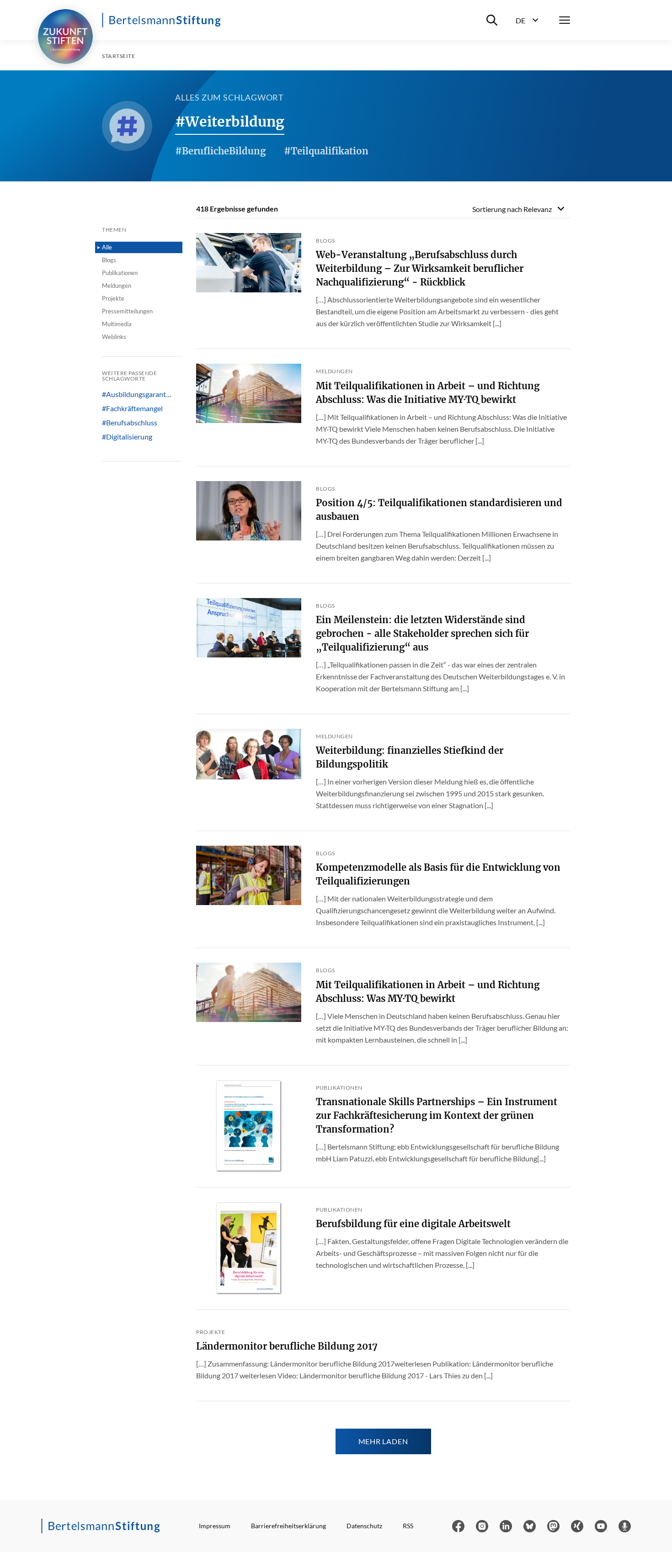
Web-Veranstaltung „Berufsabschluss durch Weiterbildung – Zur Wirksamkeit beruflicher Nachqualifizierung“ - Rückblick (419, 268)
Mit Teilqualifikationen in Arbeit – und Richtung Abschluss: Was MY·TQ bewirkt (427, 991)
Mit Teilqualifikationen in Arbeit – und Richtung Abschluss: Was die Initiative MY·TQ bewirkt (427, 392)
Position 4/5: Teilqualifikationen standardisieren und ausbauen (439, 509)
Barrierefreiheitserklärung (288, 1526)
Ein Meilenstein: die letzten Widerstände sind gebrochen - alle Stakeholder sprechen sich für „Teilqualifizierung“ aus (422, 633)
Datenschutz (364, 1526)
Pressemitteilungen (127, 311)
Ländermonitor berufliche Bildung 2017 (287, 1346)
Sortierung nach (512, 209)
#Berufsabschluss (129, 422)
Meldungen (116, 285)
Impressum (214, 1526)
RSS (408, 1526)
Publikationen (120, 272)
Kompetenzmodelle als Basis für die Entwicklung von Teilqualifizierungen (438, 874)
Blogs (109, 260)
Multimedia (117, 324)
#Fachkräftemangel (132, 408)
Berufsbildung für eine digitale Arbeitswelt (413, 1223)
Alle (107, 247)
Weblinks (114, 336)
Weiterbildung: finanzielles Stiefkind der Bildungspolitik (409, 757)
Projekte (113, 298)
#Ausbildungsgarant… (136, 394)
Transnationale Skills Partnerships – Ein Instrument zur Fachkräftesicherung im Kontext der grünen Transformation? (436, 1115)
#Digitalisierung (127, 436)
